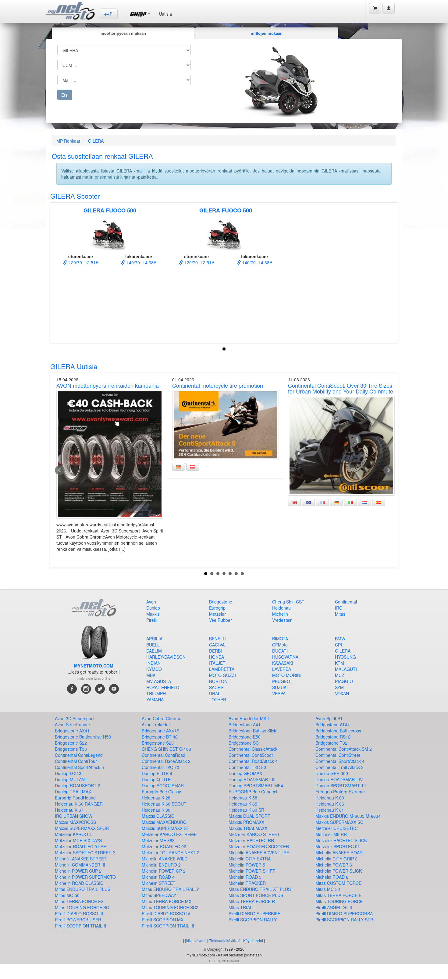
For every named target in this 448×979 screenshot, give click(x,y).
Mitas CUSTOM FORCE (338, 883)
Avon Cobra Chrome (161, 718)
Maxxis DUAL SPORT (249, 816)
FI (111, 14)
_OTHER (217, 699)
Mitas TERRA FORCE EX (79, 901)
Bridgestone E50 (245, 737)
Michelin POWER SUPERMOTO (85, 877)
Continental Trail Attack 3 (339, 767)
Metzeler (217, 614)
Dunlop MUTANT (71, 779)
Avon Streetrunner (72, 724)
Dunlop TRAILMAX (73, 792)
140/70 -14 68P (140, 262)
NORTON (218, 681)
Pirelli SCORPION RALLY (253, 920)
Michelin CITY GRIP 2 (336, 859)
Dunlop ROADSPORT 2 (77, 785)
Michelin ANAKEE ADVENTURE (259, 852)
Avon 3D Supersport (74, 718)
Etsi (64, 95)
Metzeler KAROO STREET (254, 834)
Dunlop (153, 608)
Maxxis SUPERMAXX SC (339, 822)
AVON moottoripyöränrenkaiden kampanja (107, 385)
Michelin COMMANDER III (80, 865)
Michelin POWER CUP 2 (78, 871)
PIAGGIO (344, 681)
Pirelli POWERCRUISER (78, 920)
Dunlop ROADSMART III (252, 779)
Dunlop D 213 (68, 773)
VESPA (279, 693)
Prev (60, 470)
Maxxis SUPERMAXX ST (165, 828)
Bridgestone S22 (71, 743)
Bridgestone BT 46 (160, 737)
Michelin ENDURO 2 (161, 865)
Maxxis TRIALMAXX (248, 828)
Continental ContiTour (76, 761)
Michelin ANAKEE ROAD (339, 852)
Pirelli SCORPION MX (162, 920)
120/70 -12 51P (82, 262)
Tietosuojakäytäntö (224, 940)
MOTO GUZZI (222, 675)
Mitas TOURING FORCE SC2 (170, 907)
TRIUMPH (156, 693)
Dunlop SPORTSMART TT (341, 785)
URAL (214, 693)
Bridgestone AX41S (160, 731)
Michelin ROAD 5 (245, 877)
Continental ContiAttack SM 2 (343, 749)
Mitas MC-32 (327, 889)
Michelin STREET (159, 883)
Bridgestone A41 (245, 724)
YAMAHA (155, 699)
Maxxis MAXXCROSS (75, 822)
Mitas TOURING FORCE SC (82, 907)
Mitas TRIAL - (242, 907)
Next (388, 470)
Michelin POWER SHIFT (252, 871)
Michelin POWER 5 (247, 865)
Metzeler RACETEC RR (251, 840)
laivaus (200, 940)
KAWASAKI (282, 663)
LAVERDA (281, 669)
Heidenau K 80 (156, 810)
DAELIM (154, 651)
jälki (188, 940)
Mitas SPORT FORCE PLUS (256, 895)
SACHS (216, 687)
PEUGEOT (282, 681)
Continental (346, 602)
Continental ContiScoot (251, 755)
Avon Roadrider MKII (249, 718)
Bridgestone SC (244, 743)
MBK (150, 675)
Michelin (280, 614)
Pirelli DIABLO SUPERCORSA (344, 913)
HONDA (216, 657)
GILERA (96, 141)
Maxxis (153, 614)
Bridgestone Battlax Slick (252, 731)
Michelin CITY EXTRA (250, 859)
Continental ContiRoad (163, 755)
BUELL (153, 645)
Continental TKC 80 (247, 767)
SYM (339, 687)
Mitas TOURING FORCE (339, 901)
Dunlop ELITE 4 (157, 773)
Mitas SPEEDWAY (159, 895)
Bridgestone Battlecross (338, 731)
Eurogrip (217, 608)
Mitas (340, 614)
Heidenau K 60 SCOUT (164, 804)
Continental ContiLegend (79, 755)
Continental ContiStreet (337, 755)
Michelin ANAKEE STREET (81, 859)
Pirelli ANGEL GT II (333, 907)
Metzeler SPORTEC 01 (337, 846)
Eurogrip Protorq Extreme (340, 792)
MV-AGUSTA (158, 681)
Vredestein (282, 620)
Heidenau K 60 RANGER (79, 804)
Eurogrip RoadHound (75, 798)
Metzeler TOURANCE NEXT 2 (170, 852)
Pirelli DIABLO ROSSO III (79, 913)
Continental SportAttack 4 (339, 761)
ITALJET (217, 663)
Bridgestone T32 (331, 743)
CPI (338, 645)
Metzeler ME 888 (158, 840)
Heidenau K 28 (156, 798)
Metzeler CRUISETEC (336, 828)
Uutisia (165, 14)
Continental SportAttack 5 (79, 767)
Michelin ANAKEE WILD (164, 859)
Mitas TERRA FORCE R (252, 901)
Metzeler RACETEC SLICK (341, 840)
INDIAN (153, 663)
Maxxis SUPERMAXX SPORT (83, 828)
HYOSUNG (345, 657)
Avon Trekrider (156, 724)
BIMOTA (280, 638)
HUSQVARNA (285, 657)
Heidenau (281, 608)
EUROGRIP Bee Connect (253, 792)
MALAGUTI (346, 669)
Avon (151, 602)
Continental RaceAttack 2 (166, 761)
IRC (338, 608)
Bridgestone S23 (158, 743)
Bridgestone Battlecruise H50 (83, 737)
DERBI (215, 651)
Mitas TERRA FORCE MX (166, 901)
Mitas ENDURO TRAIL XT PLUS (260, 889)
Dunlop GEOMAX (245, 773)
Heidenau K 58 (243, 798)
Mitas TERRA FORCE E (338, 895)
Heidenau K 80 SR (246, 810)
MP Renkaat (68, 141)
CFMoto (280, 645)
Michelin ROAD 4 (158, 877)
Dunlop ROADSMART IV (339, 779)
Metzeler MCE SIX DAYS (78, 840)
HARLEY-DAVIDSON (166, 657)
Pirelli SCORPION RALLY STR (344, 920)
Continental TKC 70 (160, 767)
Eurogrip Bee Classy (161, 792)
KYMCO (154, 669)
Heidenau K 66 (329, 804)
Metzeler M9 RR (331, 834)
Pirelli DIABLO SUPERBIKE (254, 913)
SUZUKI (280, 687)
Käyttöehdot (253, 940)
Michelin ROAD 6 (331, 877)
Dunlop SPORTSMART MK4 (256, 785)
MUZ (339, 675)
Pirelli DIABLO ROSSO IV (166, 913)
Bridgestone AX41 (72, 731)
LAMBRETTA (221, 669)
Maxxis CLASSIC (158, 816)
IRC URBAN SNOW (73, 816)
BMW (340, 638)
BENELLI (217, 638)
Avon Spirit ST (329, 718)
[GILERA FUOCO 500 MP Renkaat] (110, 235)
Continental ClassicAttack (253, 749)
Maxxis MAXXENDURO (164, 822)
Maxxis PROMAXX (246, 822)
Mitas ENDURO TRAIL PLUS (82, 889)
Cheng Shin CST (288, 602)
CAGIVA (217, 645)
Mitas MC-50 (67, 895)
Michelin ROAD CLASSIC (79, 883)
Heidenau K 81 (329, 810)
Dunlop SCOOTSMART (164, 785)
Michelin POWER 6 (333, 865)
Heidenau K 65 (243, 804)
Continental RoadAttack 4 (253, 761)
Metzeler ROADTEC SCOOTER (259, 846)
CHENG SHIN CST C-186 (166, 749)
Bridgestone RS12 (332, 737)
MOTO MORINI (286, 675)
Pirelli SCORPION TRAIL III (168, 926)
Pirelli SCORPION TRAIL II (80, 926)
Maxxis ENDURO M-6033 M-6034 (348, 816)
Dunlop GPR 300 (331, 773)
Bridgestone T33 (71, 749)
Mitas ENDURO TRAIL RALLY (170, 889)
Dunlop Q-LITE (156, 779)
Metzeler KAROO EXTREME (169, 834)
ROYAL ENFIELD (162, 687)
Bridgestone (220, 602)
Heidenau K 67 (69, 810)
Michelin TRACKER (247, 883)
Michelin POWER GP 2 (164, 871)
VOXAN (342, 693)
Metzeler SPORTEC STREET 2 (85, 852)
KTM (339, 663)
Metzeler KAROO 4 (73, 834)
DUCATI (280, 651)
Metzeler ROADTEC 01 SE (80, 846)
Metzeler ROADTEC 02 (164, 846)
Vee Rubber (220, 620)
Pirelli (151, 620)
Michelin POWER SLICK (338, 871)
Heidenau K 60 (329, 798)
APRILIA (154, 638)
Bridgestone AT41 (332, 724)
